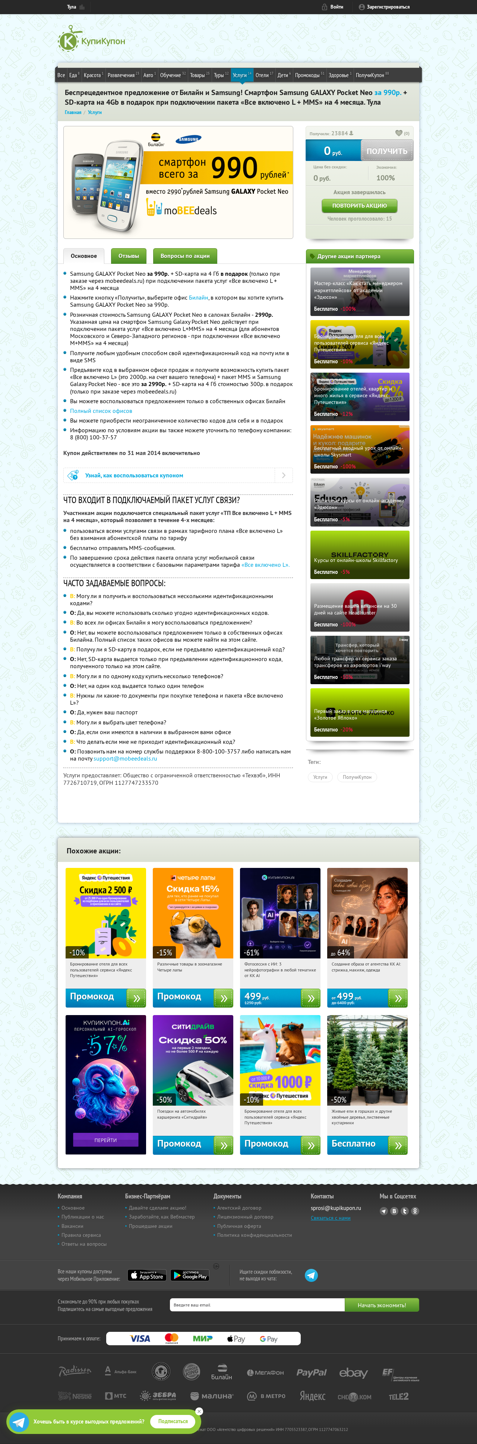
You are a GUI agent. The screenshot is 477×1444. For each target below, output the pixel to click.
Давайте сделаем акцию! (157, 1207)
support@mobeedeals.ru (125, 758)
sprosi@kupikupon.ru (336, 1207)
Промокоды (310, 75)
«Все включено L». (265, 564)
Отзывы (129, 256)
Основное (84, 256)
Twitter (405, 1211)
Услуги (242, 75)
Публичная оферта (239, 1226)
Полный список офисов (101, 410)
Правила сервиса (81, 1235)
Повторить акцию (359, 205)
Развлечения (123, 75)
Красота (94, 75)
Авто (149, 75)
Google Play (189, 1275)
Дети (284, 75)
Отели (265, 75)
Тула (71, 7)
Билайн (198, 297)
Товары (200, 75)
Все (61, 75)
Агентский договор (239, 1207)
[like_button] (399, 134)
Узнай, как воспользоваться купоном (134, 475)
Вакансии (72, 1226)
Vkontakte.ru (394, 1211)
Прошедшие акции (151, 1226)
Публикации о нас (82, 1216)
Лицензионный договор (245, 1216)
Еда (74, 75)
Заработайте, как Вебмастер (162, 1216)
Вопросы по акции (185, 256)
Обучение (173, 75)
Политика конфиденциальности (254, 1235)
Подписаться (173, 1421)
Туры (221, 75)
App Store (147, 1275)
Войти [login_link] (337, 7)
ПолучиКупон (372, 75)
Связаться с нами (331, 1217)
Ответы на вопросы (84, 1244)
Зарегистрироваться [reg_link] (388, 7)
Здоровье (340, 75)
